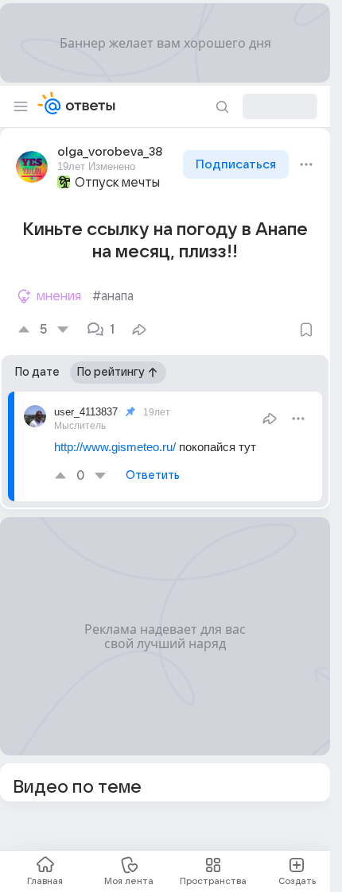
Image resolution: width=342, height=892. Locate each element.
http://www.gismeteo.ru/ (115, 447)
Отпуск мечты (117, 183)
